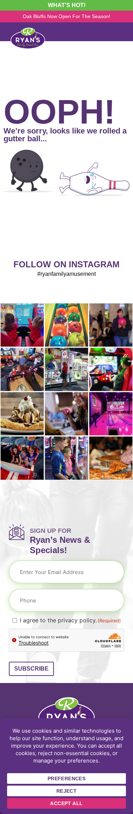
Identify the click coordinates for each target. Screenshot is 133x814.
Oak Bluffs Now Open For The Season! (66, 16)
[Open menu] (121, 32)
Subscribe (31, 669)
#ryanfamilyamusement (66, 274)
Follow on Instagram (66, 264)
